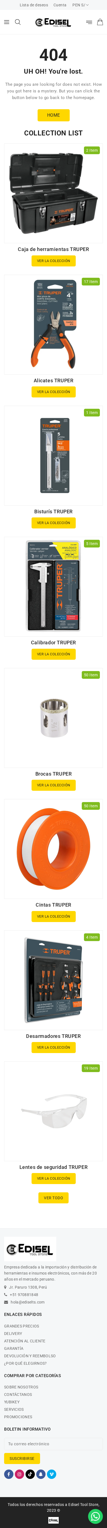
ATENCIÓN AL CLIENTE (25, 1341)
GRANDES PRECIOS (21, 1326)
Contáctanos (18, 1394)
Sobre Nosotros (21, 1387)
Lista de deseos (34, 5)
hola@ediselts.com (27, 1302)
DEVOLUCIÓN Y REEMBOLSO (30, 1356)
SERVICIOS (14, 1409)
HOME (53, 115)
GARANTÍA (13, 1348)
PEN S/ (78, 5)
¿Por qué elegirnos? (25, 1363)
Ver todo (53, 1198)
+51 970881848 (24, 1294)
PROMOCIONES (18, 1417)
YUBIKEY (11, 1402)
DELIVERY (13, 1333)
